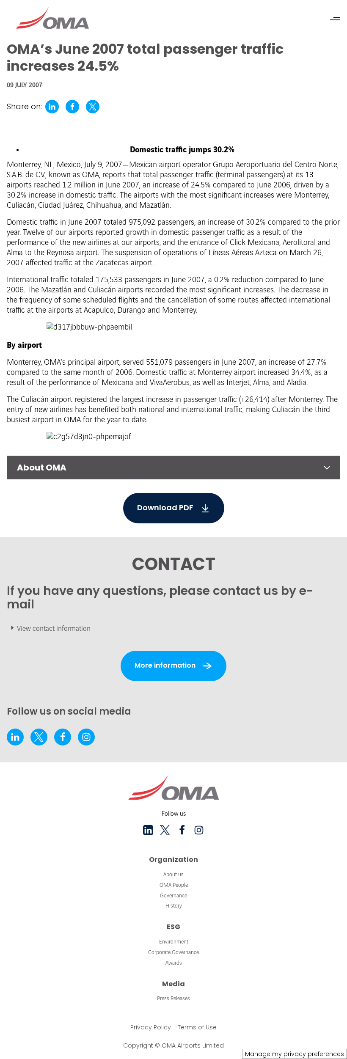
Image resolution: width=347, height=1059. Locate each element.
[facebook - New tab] (62, 737)
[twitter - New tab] (38, 737)
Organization (173, 859)
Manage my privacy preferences (294, 1054)
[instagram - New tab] (86, 737)
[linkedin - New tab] (15, 737)
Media (173, 984)
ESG (173, 927)
